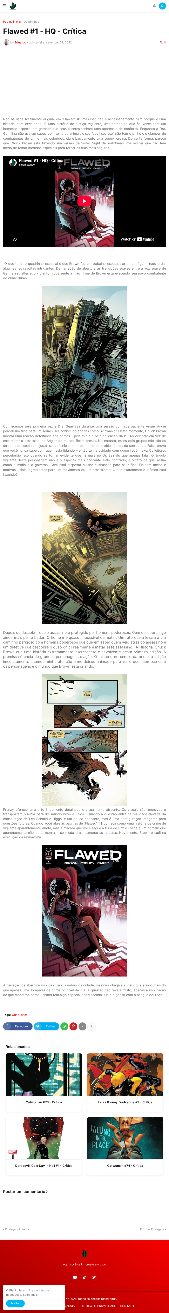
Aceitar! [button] (15, 1303)
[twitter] (94, 1277)
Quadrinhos (31, 21)
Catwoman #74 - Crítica (125, 1166)
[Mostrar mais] (91, 1026)
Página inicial (12, 21)
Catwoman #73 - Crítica (44, 1102)
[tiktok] (84, 1277)
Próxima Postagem (152, 1229)
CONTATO (127, 1306)
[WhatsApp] (64, 1026)
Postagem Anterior (17, 1229)
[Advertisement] (84, 83)
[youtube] (75, 1277)
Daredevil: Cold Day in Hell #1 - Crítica (44, 1166)
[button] (4, 5)
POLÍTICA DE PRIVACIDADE (97, 1306)
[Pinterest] (73, 1026)
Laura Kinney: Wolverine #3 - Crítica (125, 1102)
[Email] (82, 1026)
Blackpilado (67, 1306)
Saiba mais (30, 1294)
